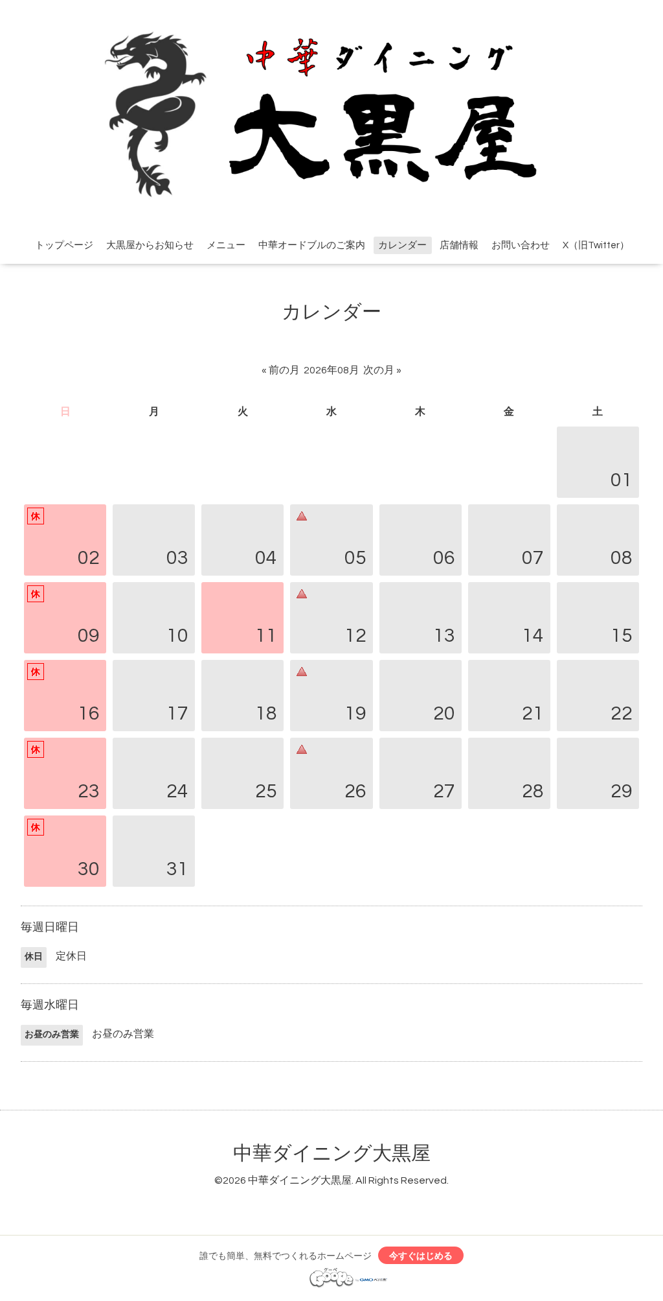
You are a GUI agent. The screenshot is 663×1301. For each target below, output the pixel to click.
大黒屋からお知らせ (150, 245)
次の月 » (382, 370)
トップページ (64, 245)
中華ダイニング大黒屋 (332, 1153)
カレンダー (402, 245)
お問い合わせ (520, 245)
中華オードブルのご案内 (311, 245)
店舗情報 (459, 245)
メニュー (226, 245)
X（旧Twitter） (596, 245)
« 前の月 (281, 370)
